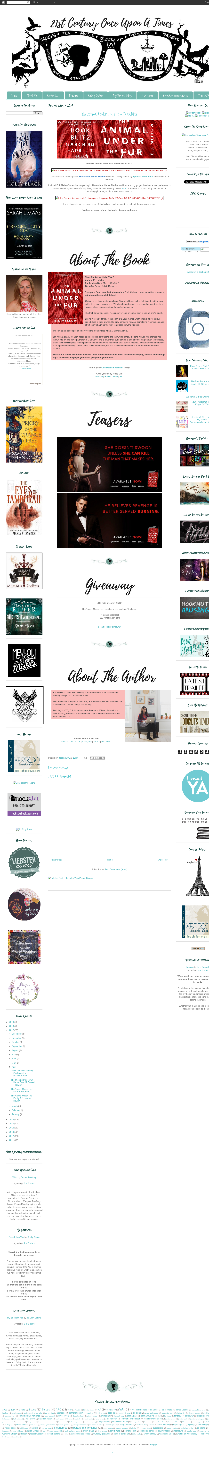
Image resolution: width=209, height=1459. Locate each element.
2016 (11, 1119)
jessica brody (170, 1419)
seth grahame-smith (72, 1431)
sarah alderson (18, 1431)
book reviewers (124, 1413)
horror (69, 1419)
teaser (24, 1434)
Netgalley (111, 1410)
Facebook (106, 741)
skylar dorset (130, 1431)
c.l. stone (137, 1413)
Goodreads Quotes (35, 384)
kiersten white (160, 1422)
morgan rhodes (126, 1425)
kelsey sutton (136, 1422)
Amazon (99, 376)
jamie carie (89, 1419)
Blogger (153, 1444)
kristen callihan (173, 1422)
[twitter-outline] (193, 113)
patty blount (108, 1428)
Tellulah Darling (34, 1318)
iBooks (107, 376)
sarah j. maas (33, 1431)
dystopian (105, 1416)
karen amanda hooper (47, 1422)
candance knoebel (151, 1413)
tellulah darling (53, 1434)
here (124, 188)
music (152, 1425)
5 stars (46, 1409)
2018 (11, 1026)
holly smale (60, 1419)
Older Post (163, 860)
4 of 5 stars (29, 1243)
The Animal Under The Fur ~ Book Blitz (21, 1090)
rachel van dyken (187, 1428)
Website (64, 741)
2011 (11, 1140)
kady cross (31, 1422)
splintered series (147, 1431)
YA (121, 1409)
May (14, 1063)
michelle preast (111, 1425)
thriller (66, 1434)
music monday (163, 1425)
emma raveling (147, 1416)
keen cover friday (120, 1422)
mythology (203, 1424)
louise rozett (21, 1425)
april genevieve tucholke (33, 1413)
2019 (11, 1022)
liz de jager (9, 1425)
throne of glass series (80, 1434)
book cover (100, 1413)
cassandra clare (167, 1413)
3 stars (22, 1410)
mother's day (142, 1425)
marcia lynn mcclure (47, 1425)
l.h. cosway (186, 1422)
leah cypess (198, 1422)
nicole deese (11, 1428)
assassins (61, 1413)
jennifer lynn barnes (153, 1419)
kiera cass (148, 1422)
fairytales (167, 1416)
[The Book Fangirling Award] (24, 920)
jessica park (182, 1419)
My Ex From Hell (15, 1318)
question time (145, 1428)
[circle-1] (189, 116)
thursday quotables (101, 1434)
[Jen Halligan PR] (24, 783)
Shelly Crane (33, 1237)
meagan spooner (79, 1425)
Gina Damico (26, 369)
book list (111, 1413)
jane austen (112, 1419)
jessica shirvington (197, 1419)
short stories (102, 1431)
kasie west (62, 1422)
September (17, 1046)
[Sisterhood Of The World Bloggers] (24, 963)
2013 (11, 1132)
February (16, 1110)
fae (159, 1416)
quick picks (158, 1428)
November (17, 1038)
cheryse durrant (194, 1413)
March (15, 1106)
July (14, 1054)
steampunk (178, 1431)
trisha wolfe (136, 1434)
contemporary (10, 1416)
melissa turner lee (96, 1425)
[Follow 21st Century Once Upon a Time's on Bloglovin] (191, 251)
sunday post (191, 1431)
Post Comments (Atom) (116, 869)
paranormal (60, 1427)
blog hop (90, 1413)
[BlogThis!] (94, 758)
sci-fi (44, 1431)
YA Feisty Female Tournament (145, 1410)
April (14, 1067)
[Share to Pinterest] (103, 758)
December (17, 1034)
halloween (6, 1419)
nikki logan (24, 1428)
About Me (32, 95)
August (15, 1050)
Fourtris (77, 1410)
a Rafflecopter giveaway (109, 627)
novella (35, 1428)
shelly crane (88, 1431)
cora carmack (50, 1416)
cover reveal (63, 1416)
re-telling (201, 1428)
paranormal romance (85, 1427)
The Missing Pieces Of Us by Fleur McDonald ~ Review (22, 1082)
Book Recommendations (175, 95)
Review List (53, 95)
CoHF (69, 1410)
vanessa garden (166, 1434)
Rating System (95, 95)
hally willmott (18, 1419)
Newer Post (56, 860)
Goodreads (75, 741)
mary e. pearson (64, 1425)
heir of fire (30, 1419)
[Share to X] (97, 758)
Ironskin (189, 967)
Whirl (14, 1177)
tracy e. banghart (121, 1434)
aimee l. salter (182, 1410)
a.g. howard (167, 1410)
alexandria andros (198, 1410)
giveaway (189, 1416)
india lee (78, 1419)
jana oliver (100, 1419)
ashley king (49, 1413)
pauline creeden (122, 1428)
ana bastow (16, 1413)
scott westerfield (55, 1431)
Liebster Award (88, 1410)
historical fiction (45, 1419)
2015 (11, 1123)
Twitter (96, 741)
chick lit (206, 1413)
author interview (76, 1413)
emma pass (132, 1416)
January (16, 1114)
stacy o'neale (164, 1431)
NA (99, 1409)
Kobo (115, 376)
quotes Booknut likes (24, 335)
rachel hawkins (172, 1428)
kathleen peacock (76, 1422)
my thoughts (178, 1425)
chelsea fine (180, 1413)
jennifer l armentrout (130, 1419)
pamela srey (46, 1428)
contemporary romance (29, 1416)
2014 (11, 1128)
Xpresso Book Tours (143, 176)
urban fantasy (150, 1434)
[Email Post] (85, 758)
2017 (11, 1030)
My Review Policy (122, 95)
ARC (58, 1409)
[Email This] (91, 758)
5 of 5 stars (29, 1183)
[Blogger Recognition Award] (24, 1005)
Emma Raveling (28, 1177)
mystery (191, 1425)
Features (73, 95)
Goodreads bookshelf (112, 367)
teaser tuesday (36, 1434)
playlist (133, 1428)
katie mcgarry (91, 1422)
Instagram (87, 741)
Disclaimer (147, 95)
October (16, 1042)
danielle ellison (78, 1416)
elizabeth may (118, 1416)
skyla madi (115, 1431)
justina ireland (7, 1422)
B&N (122, 376)
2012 (11, 1136)
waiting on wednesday (187, 1434)
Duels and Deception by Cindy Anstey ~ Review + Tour (22, 1073)
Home (14, 95)
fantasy (177, 1416)
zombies (16, 1437)
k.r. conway (20, 1422)
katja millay (104, 1422)
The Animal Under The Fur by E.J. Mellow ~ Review (22, 1098)
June (14, 1058)
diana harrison (92, 1416)
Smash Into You (16, 1237)
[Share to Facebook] (100, 758)
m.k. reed (33, 1425)
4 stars (32, 1409)
